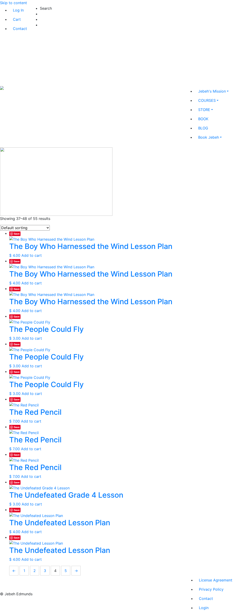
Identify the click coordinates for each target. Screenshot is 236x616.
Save (17, 233)
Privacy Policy (211, 589)
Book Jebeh (208, 137)
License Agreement (215, 580)
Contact (20, 28)
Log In (18, 10)
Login (204, 607)
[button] (103, 8)
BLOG (203, 128)
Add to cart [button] (31, 255)
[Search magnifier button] (44, 25)
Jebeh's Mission (212, 91)
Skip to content (13, 2)
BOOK (203, 119)
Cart (17, 19)
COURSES (207, 100)
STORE (204, 109)
